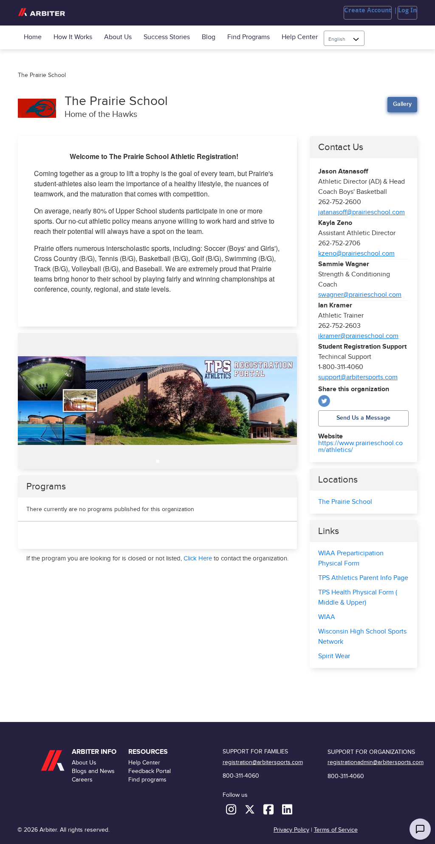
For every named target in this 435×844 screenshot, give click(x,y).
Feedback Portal (149, 771)
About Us (118, 37)
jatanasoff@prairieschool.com (361, 212)
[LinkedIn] (287, 809)
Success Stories (167, 37)
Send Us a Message (363, 417)
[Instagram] (232, 809)
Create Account (367, 10)
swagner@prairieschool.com (359, 295)
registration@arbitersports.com (263, 762)
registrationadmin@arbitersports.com (376, 762)
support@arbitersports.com (358, 377)
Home (33, 37)
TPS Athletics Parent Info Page (363, 578)
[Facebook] (269, 809)
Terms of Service (336, 829)
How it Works (73, 37)
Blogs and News (93, 771)
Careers (82, 779)
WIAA (326, 617)
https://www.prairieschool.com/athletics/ (360, 447)
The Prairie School (345, 502)
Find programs (248, 37)
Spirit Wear (334, 656)
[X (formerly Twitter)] (250, 809)
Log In (407, 10)
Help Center (300, 37)
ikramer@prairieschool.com (358, 336)
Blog (208, 37)
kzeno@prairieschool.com (356, 254)
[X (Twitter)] (324, 401)
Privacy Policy (291, 829)
